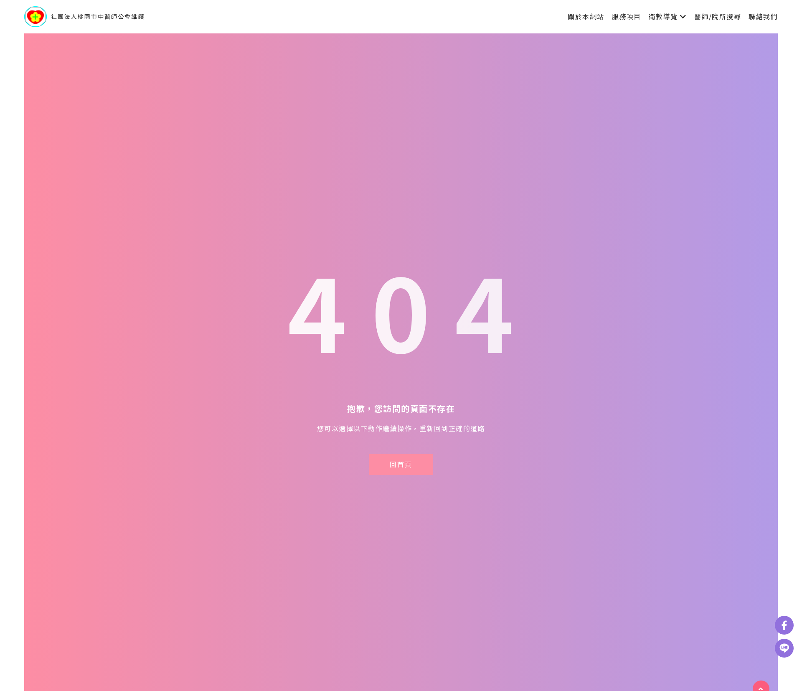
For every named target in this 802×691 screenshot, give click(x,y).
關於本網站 (586, 16)
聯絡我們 (763, 16)
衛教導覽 (663, 16)
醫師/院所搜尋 (717, 16)
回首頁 (401, 464)
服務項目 (626, 16)
